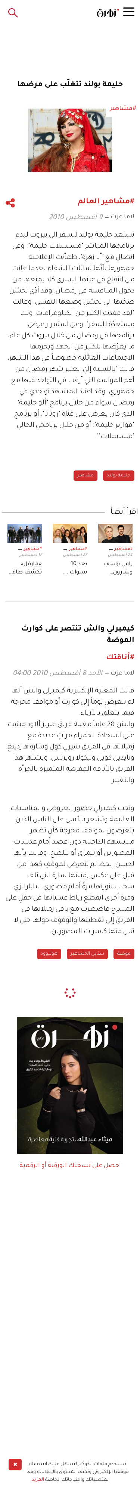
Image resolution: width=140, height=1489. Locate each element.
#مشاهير (124, 549)
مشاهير (85, 475)
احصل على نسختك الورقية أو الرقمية (70, 1166)
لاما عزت (122, 217)
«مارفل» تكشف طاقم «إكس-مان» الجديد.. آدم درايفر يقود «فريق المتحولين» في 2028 (25, 569)
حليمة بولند (119, 475)
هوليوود (49, 954)
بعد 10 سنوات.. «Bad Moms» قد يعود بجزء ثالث (71, 569)
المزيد (38, 1480)
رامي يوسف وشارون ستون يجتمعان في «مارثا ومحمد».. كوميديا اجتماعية (118, 569)
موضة (124, 954)
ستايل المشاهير (87, 954)
